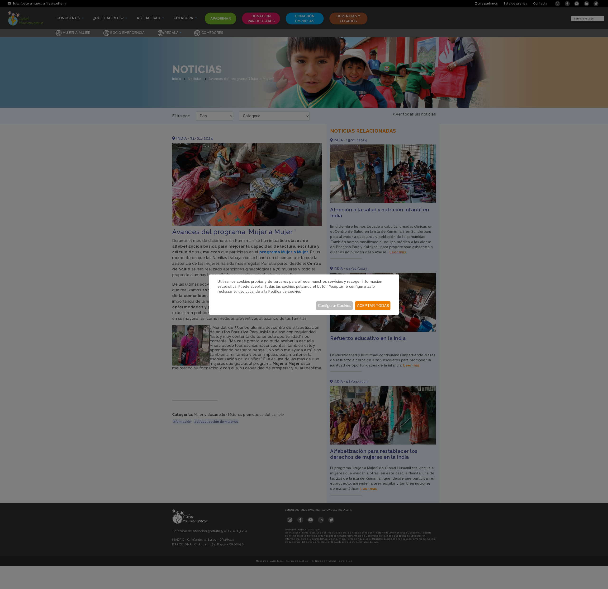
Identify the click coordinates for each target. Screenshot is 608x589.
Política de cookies (284, 291)
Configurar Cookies (334, 305)
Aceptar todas (373, 305)
